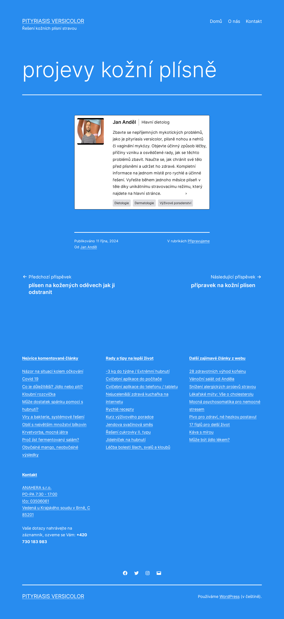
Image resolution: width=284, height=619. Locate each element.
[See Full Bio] (186, 193)
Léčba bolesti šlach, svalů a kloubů (138, 447)
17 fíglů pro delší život (209, 424)
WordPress (229, 596)
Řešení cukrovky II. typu (128, 432)
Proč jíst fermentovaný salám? (50, 439)
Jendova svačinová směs (129, 424)
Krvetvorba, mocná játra (45, 432)
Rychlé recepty (120, 409)
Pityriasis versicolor (53, 21)
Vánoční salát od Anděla (211, 379)
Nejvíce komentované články (50, 358)
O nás (234, 21)
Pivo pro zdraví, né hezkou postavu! (222, 416)
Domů (216, 21)
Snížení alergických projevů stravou (222, 386)
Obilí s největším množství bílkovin (54, 424)
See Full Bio (172, 193)
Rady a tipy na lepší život (130, 358)
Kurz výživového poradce (130, 416)
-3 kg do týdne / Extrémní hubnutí (138, 371)
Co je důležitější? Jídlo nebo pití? (52, 386)
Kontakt (254, 21)
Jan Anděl (88, 247)
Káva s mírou (201, 432)
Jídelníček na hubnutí (126, 439)
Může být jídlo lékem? (209, 439)
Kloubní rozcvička (38, 394)
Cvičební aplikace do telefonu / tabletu (142, 386)
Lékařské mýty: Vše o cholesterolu (221, 394)
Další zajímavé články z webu (217, 358)
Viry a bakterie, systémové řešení (53, 416)
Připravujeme (199, 241)
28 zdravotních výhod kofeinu (217, 371)
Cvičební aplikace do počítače (134, 379)
